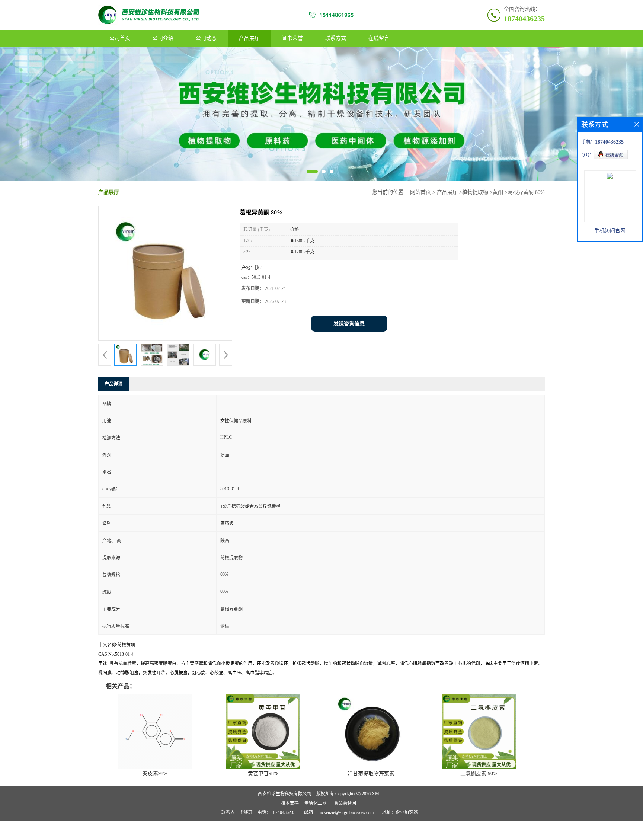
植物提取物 (475, 192)
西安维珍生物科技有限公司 (284, 793)
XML (377, 793)
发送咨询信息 (349, 323)
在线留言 (378, 38)
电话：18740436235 (276, 812)
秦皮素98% (155, 773)
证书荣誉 (292, 38)
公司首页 (119, 38)
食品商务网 (345, 803)
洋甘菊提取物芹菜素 (371, 773)
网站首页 (420, 192)
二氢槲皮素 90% (479, 773)
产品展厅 (249, 38)
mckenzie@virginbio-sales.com (346, 812)
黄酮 (498, 192)
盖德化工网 (315, 803)
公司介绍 (163, 38)
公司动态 (206, 38)
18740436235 (524, 19)
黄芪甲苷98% (263, 773)
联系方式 (335, 38)
